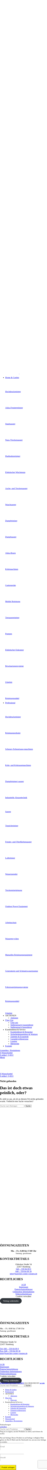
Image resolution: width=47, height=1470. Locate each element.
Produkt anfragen (8, 1467)
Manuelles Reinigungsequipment (18, 955)
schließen (3, 1427)
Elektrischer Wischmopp (15, 472)
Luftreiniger (10, 858)
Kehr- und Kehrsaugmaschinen (18, 765)
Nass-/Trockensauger (14, 440)
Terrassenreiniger (12, 618)
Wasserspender (11, 874)
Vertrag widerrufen (11, 1301)
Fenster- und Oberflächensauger (18, 842)
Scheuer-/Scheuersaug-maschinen (19, 749)
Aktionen (14, 1018)
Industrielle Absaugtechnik (16, 797)
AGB (23, 1285)
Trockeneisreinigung (13, 890)
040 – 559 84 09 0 (23, 1269)
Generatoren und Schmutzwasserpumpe (21, 971)
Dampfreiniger (11, 521)
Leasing (13, 1041)
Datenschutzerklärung (23, 1289)
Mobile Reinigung (12, 601)
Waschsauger (10, 504)
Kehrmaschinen (11, 569)
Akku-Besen (10, 553)
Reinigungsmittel (12, 698)
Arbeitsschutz (10, 922)
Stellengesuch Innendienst (21, 1027)
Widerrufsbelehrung (23, 1294)
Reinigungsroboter (12, 733)
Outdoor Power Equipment (16, 906)
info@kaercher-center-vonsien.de (23, 1274)
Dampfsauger (10, 537)
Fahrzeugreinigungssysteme (16, 987)
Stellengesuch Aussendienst (21, 1025)
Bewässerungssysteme (14, 666)
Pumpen (8, 634)
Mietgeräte (14, 1044)
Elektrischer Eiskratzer (14, 650)
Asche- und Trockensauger (16, 488)
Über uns (14, 1022)
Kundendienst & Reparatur (21, 1032)
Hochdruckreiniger (13, 391)
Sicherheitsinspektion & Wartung (24, 1034)
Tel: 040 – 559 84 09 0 (9, 1349)
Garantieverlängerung (19, 1039)
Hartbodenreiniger (12, 456)
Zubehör (8, 682)
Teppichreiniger (11, 826)
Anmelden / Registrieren (13, 1421)
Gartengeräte (10, 585)
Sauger (8, 812)
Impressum (23, 1287)
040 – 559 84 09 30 (23, 1271)
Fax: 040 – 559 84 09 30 (10, 1351)
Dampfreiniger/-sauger (14, 781)
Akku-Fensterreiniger (14, 408)
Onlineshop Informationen (23, 1292)
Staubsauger (10, 424)
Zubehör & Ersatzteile (19, 1037)
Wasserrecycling (12, 939)
